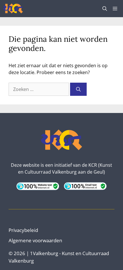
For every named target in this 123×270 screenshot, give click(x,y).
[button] (105, 8)
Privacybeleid (23, 230)
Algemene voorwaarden (35, 240)
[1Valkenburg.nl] (13, 8)
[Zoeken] (78, 89)
